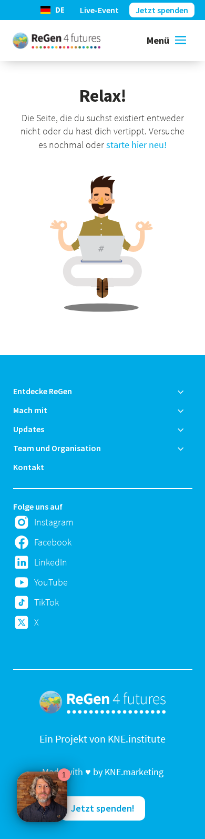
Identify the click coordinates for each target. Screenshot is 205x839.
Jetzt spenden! (103, 808)
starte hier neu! (136, 145)
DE (59, 10)
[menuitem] (102, 391)
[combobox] (52, 10)
